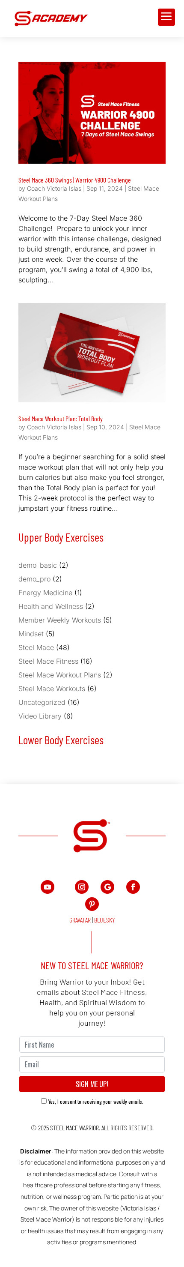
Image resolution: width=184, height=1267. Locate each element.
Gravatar (80, 920)
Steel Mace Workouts (51, 688)
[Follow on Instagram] (82, 887)
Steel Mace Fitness (48, 661)
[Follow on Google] (107, 887)
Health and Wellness (50, 606)
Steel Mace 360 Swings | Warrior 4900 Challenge (74, 180)
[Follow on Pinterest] (92, 904)
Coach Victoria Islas (54, 188)
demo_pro (34, 579)
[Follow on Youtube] (47, 887)
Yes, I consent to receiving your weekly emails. (95, 1101)
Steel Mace (36, 647)
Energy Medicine (45, 592)
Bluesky (104, 920)
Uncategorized (41, 702)
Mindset (31, 633)
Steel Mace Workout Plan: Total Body (60, 418)
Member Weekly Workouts (59, 620)
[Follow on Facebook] (133, 887)
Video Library (40, 716)
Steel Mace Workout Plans (59, 675)
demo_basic (37, 565)
